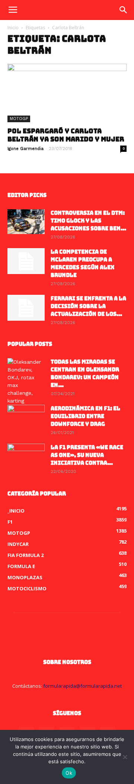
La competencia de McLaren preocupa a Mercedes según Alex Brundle (82, 263)
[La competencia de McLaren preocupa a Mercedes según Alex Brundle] (26, 261)
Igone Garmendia (25, 148)
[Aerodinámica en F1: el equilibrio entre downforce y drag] (26, 418)
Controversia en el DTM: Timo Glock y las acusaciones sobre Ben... (88, 220)
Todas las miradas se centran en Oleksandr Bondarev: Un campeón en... (85, 373)
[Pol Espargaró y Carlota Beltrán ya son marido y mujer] (67, 93)
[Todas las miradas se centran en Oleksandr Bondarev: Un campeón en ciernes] (26, 381)
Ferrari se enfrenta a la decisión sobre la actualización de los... (88, 306)
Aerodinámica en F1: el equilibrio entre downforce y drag (85, 416)
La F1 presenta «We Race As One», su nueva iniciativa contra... (87, 455)
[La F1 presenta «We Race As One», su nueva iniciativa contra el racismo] (26, 457)
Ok (69, 773)
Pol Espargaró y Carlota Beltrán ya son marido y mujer (65, 135)
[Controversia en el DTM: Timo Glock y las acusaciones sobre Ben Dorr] (26, 221)
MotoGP (19, 118)
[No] (124, 757)
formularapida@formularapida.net (82, 686)
